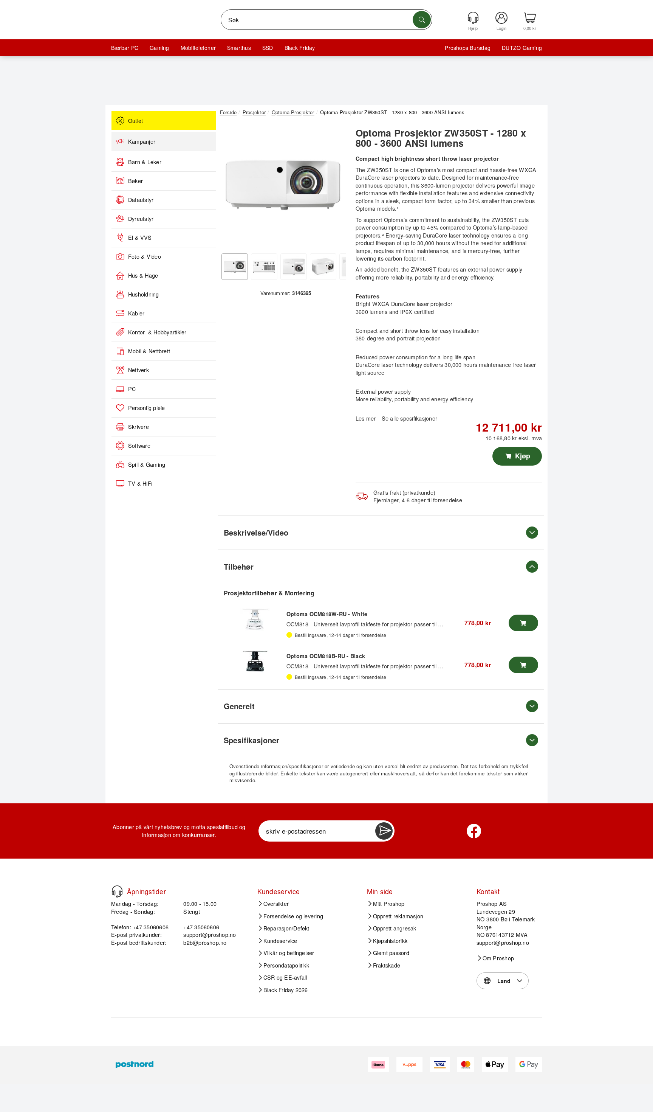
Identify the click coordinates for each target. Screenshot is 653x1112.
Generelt (239, 705)
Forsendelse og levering (293, 916)
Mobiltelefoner (198, 47)
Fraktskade (386, 965)
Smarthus (239, 47)
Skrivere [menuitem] (138, 426)
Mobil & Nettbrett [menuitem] (149, 351)
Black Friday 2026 (285, 990)
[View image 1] (234, 266)
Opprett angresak (394, 928)
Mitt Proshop (389, 903)
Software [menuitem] (139, 445)
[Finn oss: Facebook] (473, 831)
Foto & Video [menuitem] (144, 256)
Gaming (159, 47)
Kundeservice (280, 940)
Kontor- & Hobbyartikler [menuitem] (157, 332)
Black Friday (300, 47)
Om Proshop (498, 958)
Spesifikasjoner (251, 740)
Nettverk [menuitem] (138, 370)
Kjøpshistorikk (390, 940)
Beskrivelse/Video (256, 532)
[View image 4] (323, 266)
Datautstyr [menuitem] (140, 199)
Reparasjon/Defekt (286, 928)
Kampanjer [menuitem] (141, 141)
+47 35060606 (201, 927)
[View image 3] (293, 266)
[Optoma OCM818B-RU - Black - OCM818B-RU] (255, 661)
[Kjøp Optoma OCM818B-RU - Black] (523, 665)
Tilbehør (239, 566)
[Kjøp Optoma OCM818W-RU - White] (523, 623)
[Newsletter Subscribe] (384, 831)
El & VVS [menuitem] (140, 237)
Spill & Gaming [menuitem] (146, 464)
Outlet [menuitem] (135, 120)
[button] (283, 184)
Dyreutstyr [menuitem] (140, 218)
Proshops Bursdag (468, 47)
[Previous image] (231, 186)
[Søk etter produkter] (422, 19)
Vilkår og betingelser (288, 953)
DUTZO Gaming (522, 47)
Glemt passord (391, 953)
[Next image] (334, 186)
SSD (267, 47)
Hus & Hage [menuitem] (143, 275)
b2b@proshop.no (204, 942)
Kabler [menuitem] (136, 313)
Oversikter (276, 903)
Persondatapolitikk (286, 965)
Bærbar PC (124, 47)
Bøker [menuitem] (135, 181)
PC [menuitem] (132, 389)
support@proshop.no (209, 934)
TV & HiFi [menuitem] (140, 483)
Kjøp (521, 456)
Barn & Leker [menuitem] (144, 162)
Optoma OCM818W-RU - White (326, 614)
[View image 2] (264, 266)
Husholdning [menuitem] (143, 294)
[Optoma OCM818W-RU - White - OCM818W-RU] (255, 619)
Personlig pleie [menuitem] (146, 408)
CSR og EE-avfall (285, 977)
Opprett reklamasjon (398, 916)
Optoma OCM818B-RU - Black (325, 656)
